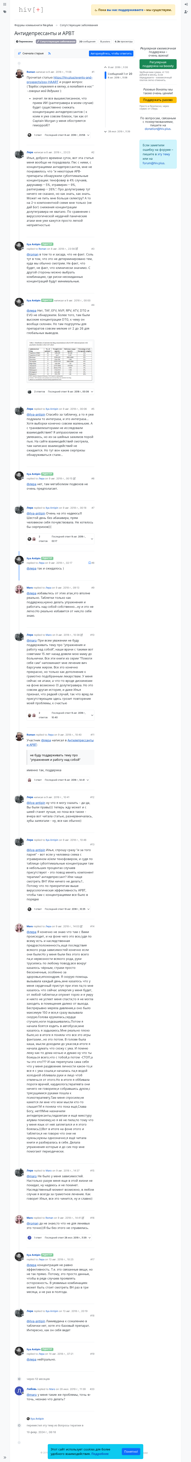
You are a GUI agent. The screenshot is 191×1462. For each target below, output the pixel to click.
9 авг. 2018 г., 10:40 (70, 734)
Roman (31, 71)
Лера (30, 152)
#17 (92, 1259)
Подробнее (100, 1454)
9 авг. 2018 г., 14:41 (69, 1217)
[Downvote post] (84, 140)
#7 (93, 507)
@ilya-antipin (36, 414)
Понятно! (131, 1451)
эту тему (164, 154)
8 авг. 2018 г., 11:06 (59, 71)
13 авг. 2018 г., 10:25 (61, 1259)
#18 (92, 1315)
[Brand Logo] (31, 9)
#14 (92, 926)
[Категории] (4, 4)
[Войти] (186, 4)
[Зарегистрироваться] (186, 12)
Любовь (32, 1389)
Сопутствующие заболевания (57, 41)
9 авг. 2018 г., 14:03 (67, 926)
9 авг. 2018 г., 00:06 (75, 408)
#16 (92, 1217)
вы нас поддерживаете (125, 10)
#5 (92, 408)
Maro (30, 587)
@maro (32, 640)
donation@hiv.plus (157, 129)
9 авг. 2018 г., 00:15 (60, 478)
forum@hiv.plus (153, 163)
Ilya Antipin (33, 244)
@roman (32, 254)
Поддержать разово (158, 100)
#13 (92, 844)
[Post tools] (91, 140)
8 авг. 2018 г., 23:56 (63, 248)
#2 (92, 152)
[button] (4, 1458)
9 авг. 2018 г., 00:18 (74, 507)
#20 (92, 1389)
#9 (92, 587)
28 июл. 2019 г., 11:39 (73, 1389)
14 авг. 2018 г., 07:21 (61, 1353)
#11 (92, 734)
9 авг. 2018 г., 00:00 (78, 300)
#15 (92, 1170)
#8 (92, 562)
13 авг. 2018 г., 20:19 (75, 1311)
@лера (31, 310)
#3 (92, 248)
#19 (92, 1353)
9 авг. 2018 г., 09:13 (67, 587)
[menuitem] (186, 4)
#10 (92, 634)
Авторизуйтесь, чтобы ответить (111, 53)
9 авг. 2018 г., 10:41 (57, 797)
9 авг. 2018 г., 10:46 (74, 839)
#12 (92, 797)
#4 (92, 304)
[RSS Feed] (49, 53)
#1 (93, 71)
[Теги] (4, 12)
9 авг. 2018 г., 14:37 (67, 1170)
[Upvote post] (72, 140)
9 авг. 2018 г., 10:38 (68, 634)
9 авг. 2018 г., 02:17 (60, 562)
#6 (92, 478)
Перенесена (25, 41)
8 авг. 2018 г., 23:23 (58, 152)
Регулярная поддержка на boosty (158, 64)
